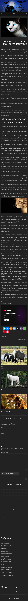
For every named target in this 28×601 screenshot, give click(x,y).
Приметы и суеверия (6, 569)
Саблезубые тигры (6, 411)
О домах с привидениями (7, 514)
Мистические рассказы (6, 559)
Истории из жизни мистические (8, 550)
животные (4, 336)
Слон (2, 366)
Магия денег (4, 554)
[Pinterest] (4, 331)
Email (2, 433)
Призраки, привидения (6, 567)
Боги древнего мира (6, 545)
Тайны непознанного (6, 523)
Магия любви (4, 506)
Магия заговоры (5, 556)
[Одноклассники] (11, 328)
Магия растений (5, 558)
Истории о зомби (5, 500)
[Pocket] (7, 331)
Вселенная (3, 491)
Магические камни (5, 551)
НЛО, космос (4, 564)
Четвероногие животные (14, 39)
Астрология (4, 488)
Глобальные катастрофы (7, 494)
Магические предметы (6, 553)
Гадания (3, 546)
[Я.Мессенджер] (4, 328)
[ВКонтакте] (7, 328)
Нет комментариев (22, 339)
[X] (17, 328)
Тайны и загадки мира (6, 572)
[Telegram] (14, 328)
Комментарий (4, 452)
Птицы (3, 570)
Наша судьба (4, 512)
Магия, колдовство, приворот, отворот (10, 509)
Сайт (2, 440)
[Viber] (21, 328)
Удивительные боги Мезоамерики (9, 526)
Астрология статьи (5, 543)
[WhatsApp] (24, 328)
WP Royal (17, 598)
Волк (2, 389)
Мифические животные (6, 561)
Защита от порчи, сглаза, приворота (9, 497)
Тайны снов (4, 574)
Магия (2, 503)
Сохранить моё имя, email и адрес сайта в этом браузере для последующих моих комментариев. (13, 448)
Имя (2, 427)
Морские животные (5, 562)
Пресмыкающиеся (5, 566)
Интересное (4, 548)
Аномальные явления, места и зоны (9, 542)
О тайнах (14, 4)
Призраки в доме (5, 520)
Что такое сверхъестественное (8, 529)
